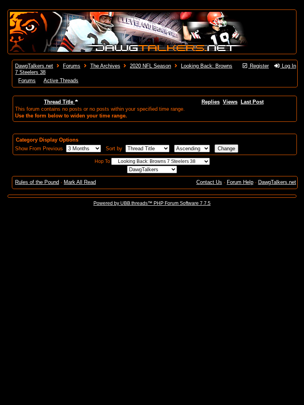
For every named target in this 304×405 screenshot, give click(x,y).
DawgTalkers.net (34, 66)
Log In (288, 66)
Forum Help (240, 182)
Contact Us (209, 182)
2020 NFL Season (150, 66)
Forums (71, 66)
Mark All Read (80, 182)
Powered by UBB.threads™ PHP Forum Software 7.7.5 (152, 203)
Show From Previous (40, 148)
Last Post (252, 102)
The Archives (105, 66)
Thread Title (59, 102)
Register (258, 66)
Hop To (102, 161)
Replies (210, 102)
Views (230, 102)
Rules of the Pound (37, 182)
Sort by (115, 148)
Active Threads (61, 80)
